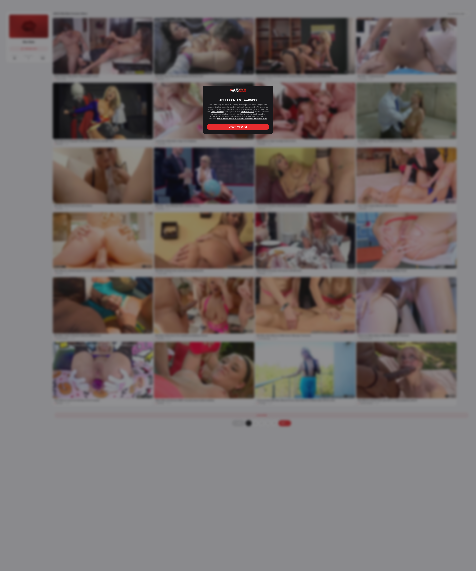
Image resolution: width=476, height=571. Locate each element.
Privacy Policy (217, 111)
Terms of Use (247, 111)
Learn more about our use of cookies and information (242, 118)
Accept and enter (238, 127)
